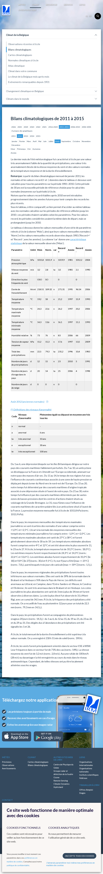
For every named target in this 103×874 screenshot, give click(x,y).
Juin (45, 141)
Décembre (16, 145)
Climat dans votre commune (22, 71)
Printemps (21, 149)
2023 (32, 127)
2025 (20, 127)
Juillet (51, 141)
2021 (44, 127)
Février (22, 141)
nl (87, 16)
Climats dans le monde (17, 98)
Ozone (56, 777)
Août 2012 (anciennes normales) (28, 401)
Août (57, 141)
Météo (21, 4)
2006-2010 (75, 127)
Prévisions (7, 762)
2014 (32, 136)
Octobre (76, 141)
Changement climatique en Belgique (25, 91)
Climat (35, 4)
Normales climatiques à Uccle (23, 60)
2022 (38, 127)
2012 (20, 136)
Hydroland (58, 787)
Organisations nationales (85, 770)
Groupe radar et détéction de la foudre (63, 772)
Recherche (51, 4)
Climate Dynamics (61, 784)
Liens (82, 757)
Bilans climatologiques (19, 49)
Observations (8, 765)
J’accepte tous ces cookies (79, 856)
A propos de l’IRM (27, 10)
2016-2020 (53, 127)
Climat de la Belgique (17, 34)
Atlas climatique (16, 65)
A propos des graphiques (22, 131)
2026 (13, 127)
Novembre (86, 141)
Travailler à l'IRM (89, 785)
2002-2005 (86, 127)
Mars (29, 141)
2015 (38, 136)
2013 (26, 136)
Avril (35, 141)
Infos (82, 4)
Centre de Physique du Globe (63, 766)
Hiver (13, 149)
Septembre (66, 141)
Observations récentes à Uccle (24, 44)
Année (13, 153)
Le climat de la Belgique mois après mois (28, 76)
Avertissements (9, 768)
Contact (7, 800)
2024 (26, 127)
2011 (13, 136)
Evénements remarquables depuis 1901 (28, 81)
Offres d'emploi (86, 790)
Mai (40, 141)
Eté (29, 149)
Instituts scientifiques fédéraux (89, 776)
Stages (82, 793)
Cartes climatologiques (20, 54)
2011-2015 (64, 127)
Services (68, 4)
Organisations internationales (86, 763)
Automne (36, 149)
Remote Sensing (61, 780)
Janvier (14, 141)
